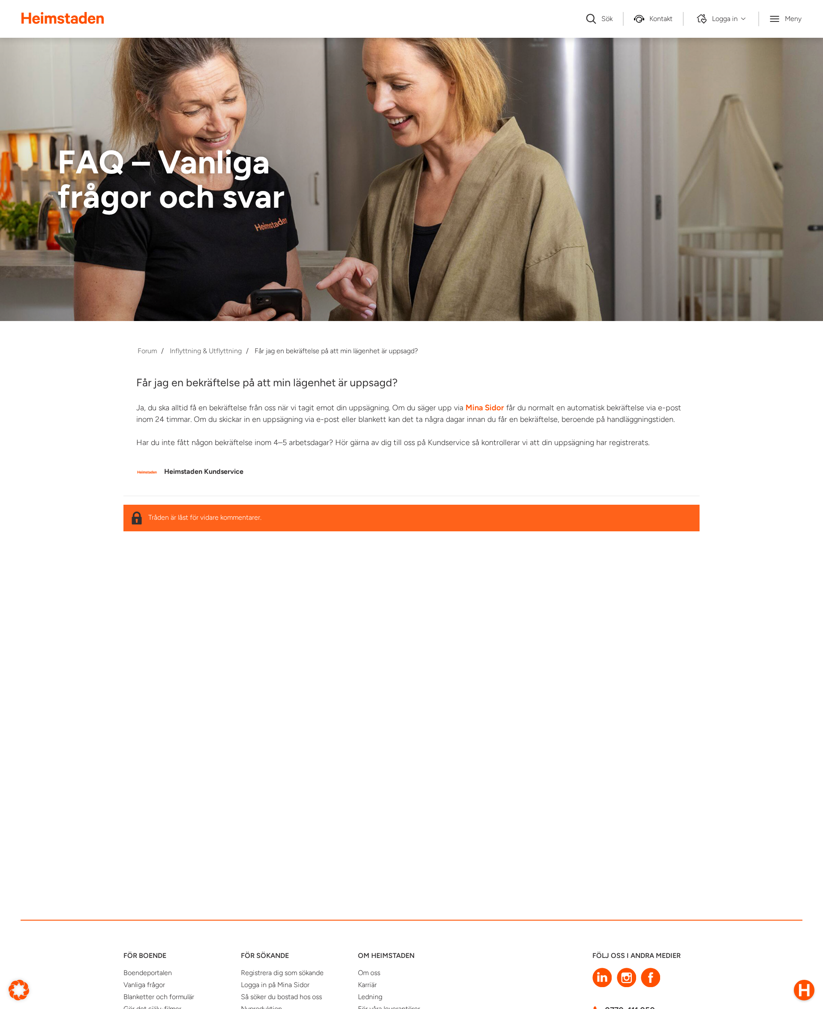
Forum (147, 351)
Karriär (367, 985)
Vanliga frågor (144, 985)
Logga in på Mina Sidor (275, 985)
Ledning (370, 997)
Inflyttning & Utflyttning (206, 351)
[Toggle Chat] (804, 990)
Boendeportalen (147, 973)
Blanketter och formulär (158, 997)
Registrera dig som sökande (282, 973)
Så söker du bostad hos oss (281, 997)
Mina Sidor (485, 407)
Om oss (369, 973)
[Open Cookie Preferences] (19, 989)
